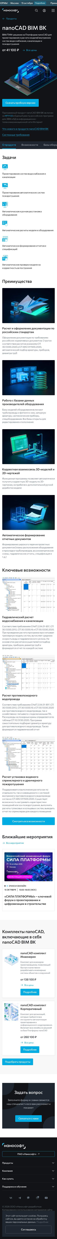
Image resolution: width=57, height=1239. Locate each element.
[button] (36, 10)
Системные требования (15, 134)
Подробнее (42, 1222)
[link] (10, 10)
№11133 (9, 115)
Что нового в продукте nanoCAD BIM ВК (25, 128)
